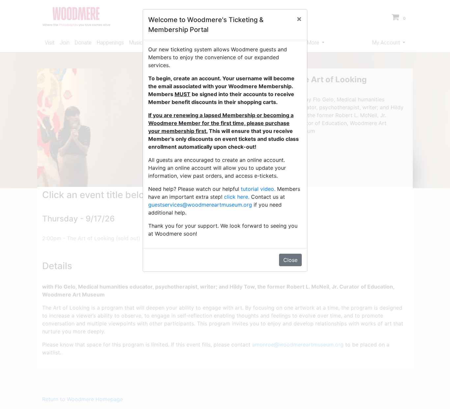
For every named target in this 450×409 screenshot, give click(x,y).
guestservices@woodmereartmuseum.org (200, 204)
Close (290, 260)
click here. (236, 196)
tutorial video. (258, 189)
